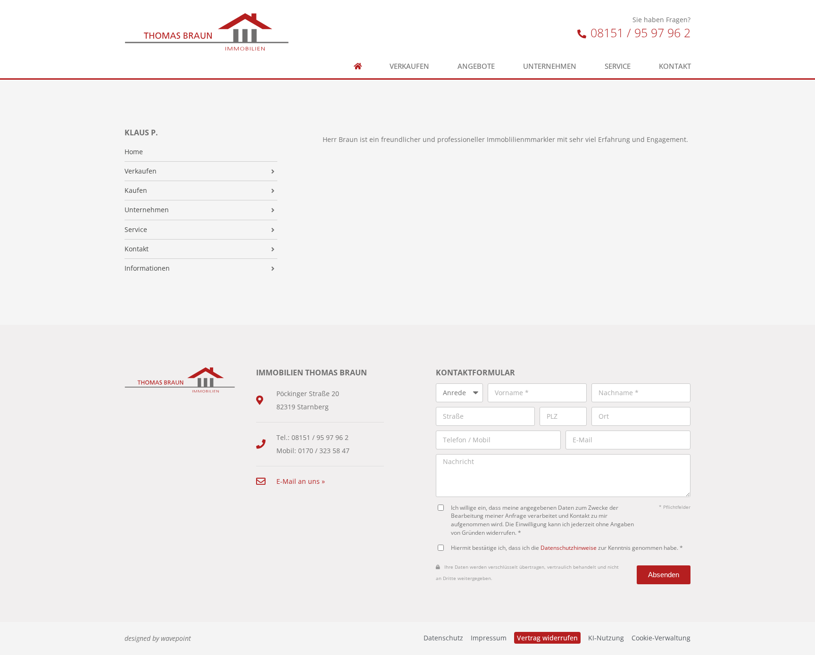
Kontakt (675, 66)
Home (134, 152)
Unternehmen (549, 66)
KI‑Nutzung (606, 637)
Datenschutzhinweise (569, 547)
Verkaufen (409, 66)
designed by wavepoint (158, 638)
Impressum (489, 637)
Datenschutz (443, 637)
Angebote (476, 66)
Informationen (147, 268)
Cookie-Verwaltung (661, 637)
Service (618, 66)
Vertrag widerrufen (547, 637)
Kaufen (136, 190)
